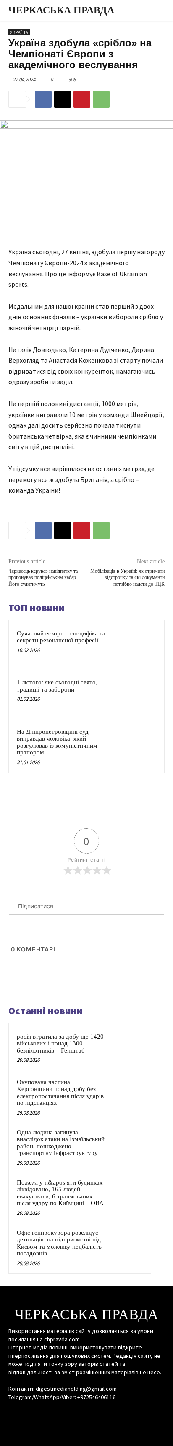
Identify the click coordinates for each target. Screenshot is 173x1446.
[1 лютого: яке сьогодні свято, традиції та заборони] (138, 695)
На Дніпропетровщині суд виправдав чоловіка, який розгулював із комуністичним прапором (57, 742)
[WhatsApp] (101, 99)
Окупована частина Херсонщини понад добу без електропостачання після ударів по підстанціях (60, 1093)
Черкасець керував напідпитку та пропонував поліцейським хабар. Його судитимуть (43, 577)
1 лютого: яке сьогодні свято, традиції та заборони (57, 686)
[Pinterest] (81, 99)
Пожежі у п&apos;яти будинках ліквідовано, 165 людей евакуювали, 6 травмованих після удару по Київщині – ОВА (60, 1193)
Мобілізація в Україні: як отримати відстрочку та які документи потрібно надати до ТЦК (127, 577)
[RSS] (86, 1413)
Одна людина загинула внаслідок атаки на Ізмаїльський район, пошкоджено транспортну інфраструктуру (61, 1143)
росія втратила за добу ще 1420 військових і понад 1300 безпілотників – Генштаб (60, 1043)
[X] (62, 99)
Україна (19, 32)
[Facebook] (43, 99)
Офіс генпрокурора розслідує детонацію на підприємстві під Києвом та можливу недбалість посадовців (59, 1243)
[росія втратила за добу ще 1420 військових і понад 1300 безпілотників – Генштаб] (126, 1047)
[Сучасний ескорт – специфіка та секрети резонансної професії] (138, 646)
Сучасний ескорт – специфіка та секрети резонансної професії (61, 637)
